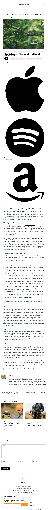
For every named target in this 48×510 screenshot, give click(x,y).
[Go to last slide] (3, 416)
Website (35, 461)
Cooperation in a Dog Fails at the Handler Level (35, 391)
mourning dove (21, 211)
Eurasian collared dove (30, 225)
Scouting (34, 368)
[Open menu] (4, 5)
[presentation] (12, 411)
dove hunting (17, 357)
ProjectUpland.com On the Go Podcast (24, 368)
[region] (16, 501)
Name (3, 461)
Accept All (24, 504)
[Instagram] (32, 509)
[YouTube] (34, 509)
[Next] (45, 416)
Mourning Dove (12, 368)
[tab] (4, 421)
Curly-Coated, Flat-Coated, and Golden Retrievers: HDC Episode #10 (10, 392)
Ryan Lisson (7, 17)
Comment (4, 445)
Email (19, 461)
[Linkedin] (45, 509)
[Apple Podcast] (41, 509)
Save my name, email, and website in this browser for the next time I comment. (18, 464)
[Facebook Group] (39, 509)
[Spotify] (43, 509)
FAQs (3, 1)
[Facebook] (36, 509)
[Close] (28, 495)
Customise (8, 504)
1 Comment (21, 17)
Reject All (16, 504)
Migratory (6, 368)
